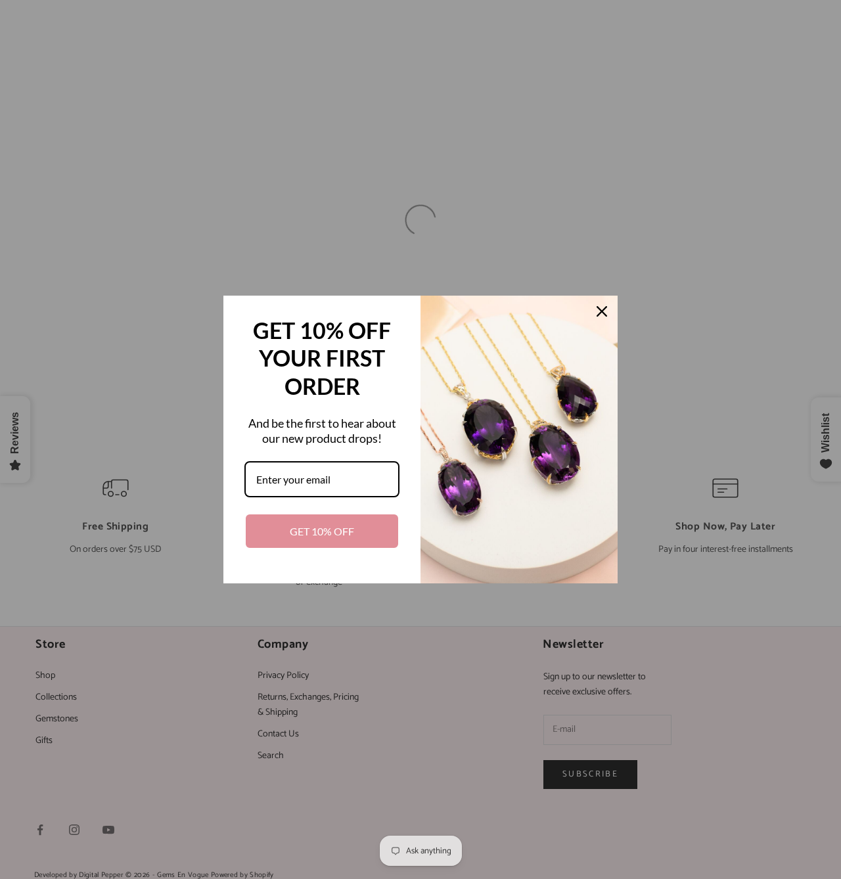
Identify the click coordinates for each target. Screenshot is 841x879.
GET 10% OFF (322, 531)
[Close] (602, 311)
